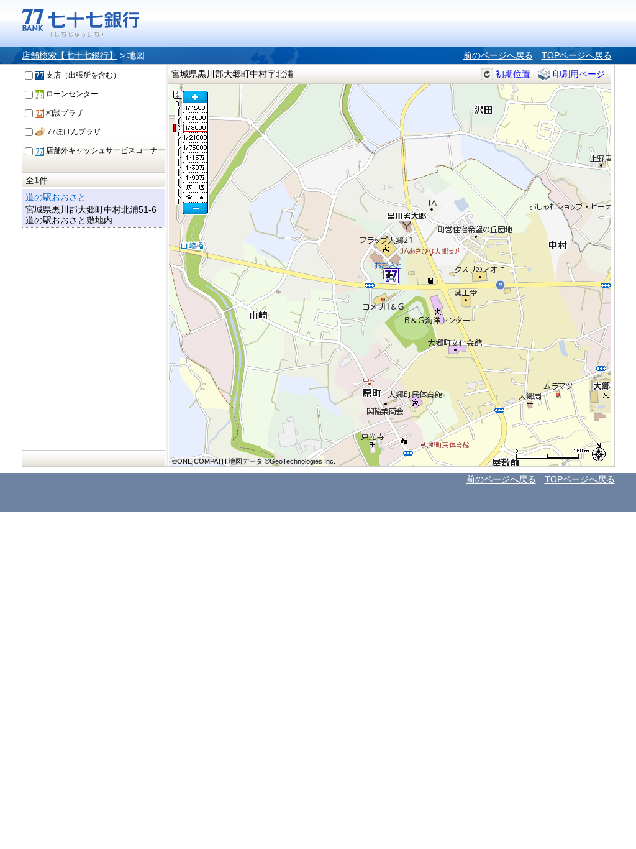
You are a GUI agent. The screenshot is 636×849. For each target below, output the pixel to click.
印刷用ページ (579, 74)
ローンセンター (71, 93)
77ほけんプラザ (73, 131)
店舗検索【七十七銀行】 (69, 55)
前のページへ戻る (498, 55)
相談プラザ (63, 113)
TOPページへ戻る (577, 55)
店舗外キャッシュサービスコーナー (104, 150)
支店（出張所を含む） (82, 75)
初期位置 (513, 74)
